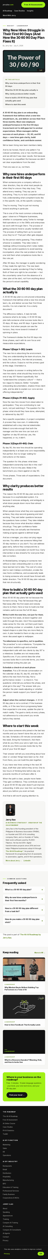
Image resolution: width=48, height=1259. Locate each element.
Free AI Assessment (33, 5)
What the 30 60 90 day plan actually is (21, 90)
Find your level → (17, 1095)
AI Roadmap (7, 11)
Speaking (6, 1212)
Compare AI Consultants (12, 1230)
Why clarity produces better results (20, 94)
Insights (30, 11)
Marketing (6, 1145)
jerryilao (8, 5)
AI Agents (6, 1233)
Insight (10, 26)
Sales (5, 1148)
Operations (7, 1155)
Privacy (5, 1240)
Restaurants (7, 1166)
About (5, 1208)
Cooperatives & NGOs (11, 1198)
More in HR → (39, 953)
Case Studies (19, 11)
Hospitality (7, 1177)
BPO (4, 1184)
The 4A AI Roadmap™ (15, 851)
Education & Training (10, 1187)
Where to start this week (15, 104)
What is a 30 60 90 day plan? (18, 889)
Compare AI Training (10, 1223)
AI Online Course (9, 1123)
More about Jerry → (14, 861)
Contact (6, 1237)
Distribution (7, 1173)
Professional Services (11, 1191)
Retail (5, 1169)
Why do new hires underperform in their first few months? (21, 899)
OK (40, 1254)
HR (4, 1152)
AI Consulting (8, 1226)
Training (6, 1219)
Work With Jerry (9, 15)
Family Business (9, 1194)
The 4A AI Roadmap (10, 1116)
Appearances (8, 1216)
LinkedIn (27, 861)
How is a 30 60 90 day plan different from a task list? (21, 910)
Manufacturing (8, 1180)
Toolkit (5, 1134)
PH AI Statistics (8, 1130)
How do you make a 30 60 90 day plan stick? (22, 920)
